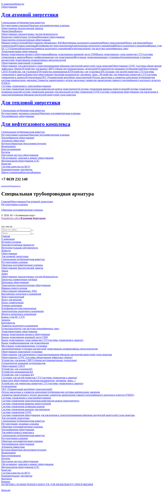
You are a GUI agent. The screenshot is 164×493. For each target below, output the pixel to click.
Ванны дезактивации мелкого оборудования (25, 54)
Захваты (15, 48)
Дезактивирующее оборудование (19, 51)
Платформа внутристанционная (54, 45)
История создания (11, 242)
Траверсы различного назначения (52, 48)
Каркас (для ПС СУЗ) (13, 317)
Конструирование (11, 149)
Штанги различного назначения (131, 45)
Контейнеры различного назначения (82, 42)
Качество (6, 163)
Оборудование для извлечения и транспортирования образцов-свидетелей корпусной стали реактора (56, 65)
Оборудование (9, 6)
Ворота (18, 31)
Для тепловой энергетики (30, 102)
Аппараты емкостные (13, 140)
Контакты (26, 172)
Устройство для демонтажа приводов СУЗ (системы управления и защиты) (42, 383)
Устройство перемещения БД (55, 71)
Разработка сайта (23, 218)
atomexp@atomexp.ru (10, 186)
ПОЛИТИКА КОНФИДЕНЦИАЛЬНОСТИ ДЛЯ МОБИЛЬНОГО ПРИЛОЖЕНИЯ (47, 484)
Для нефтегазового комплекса (35, 124)
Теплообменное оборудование (17, 116)
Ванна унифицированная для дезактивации (50, 57)
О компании (8, 4)
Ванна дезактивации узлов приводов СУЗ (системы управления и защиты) (42, 340)
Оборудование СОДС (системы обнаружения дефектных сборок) (36, 357)
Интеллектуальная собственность (19, 247)
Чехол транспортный (113, 42)
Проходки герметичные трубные (19, 37)
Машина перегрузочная (14, 42)
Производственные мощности (17, 244)
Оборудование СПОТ (13, 366)
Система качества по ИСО (15, 166)
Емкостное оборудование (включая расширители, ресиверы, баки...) (63, 74)
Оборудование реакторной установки (21, 63)
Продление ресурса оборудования (19, 155)
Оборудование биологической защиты (22, 28)
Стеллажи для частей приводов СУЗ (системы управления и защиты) (39, 377)
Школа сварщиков (11, 172)
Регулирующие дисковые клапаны (20, 113)
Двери (4, 31)
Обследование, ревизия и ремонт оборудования (27, 158)
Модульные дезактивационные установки (97, 57)
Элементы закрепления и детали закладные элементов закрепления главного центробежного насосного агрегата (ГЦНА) (67, 395)
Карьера (36, 172)
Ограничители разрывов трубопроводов (120, 68)
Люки (11, 31)
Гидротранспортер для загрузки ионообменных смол (99, 48)
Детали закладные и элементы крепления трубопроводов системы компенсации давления (50, 392)
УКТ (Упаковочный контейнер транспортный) (66, 77)
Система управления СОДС (85, 91)
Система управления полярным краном (23, 406)
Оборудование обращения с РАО (45, 42)
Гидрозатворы (33, 77)
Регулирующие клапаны (14, 25)
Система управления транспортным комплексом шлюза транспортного (40, 89)
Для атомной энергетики (29, 14)
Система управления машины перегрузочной (104, 89)
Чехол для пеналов (135, 42)
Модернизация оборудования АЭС (20, 160)
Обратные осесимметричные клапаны (49, 25)
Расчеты (5, 152)
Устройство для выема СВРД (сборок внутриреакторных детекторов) (60, 68)
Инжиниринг (8, 146)
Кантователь (27, 48)
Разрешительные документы (16, 169)
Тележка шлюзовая (26, 45)
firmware (5, 490)
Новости (19, 4)
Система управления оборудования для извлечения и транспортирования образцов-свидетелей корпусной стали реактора (68, 415)
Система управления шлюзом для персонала (45, 91)
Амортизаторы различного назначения (93, 45)
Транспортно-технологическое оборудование (26, 39)
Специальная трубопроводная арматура (23, 22)
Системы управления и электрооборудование (26, 86)
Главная (5, 201)
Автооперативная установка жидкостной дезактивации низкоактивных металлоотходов (49, 348)
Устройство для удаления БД (24, 71)
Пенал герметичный (12, 302)
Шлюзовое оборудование (51, 37)
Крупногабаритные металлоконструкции (23, 143)
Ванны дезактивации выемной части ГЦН (73, 54)
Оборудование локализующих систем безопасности (29, 34)
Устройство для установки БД (87, 71)
